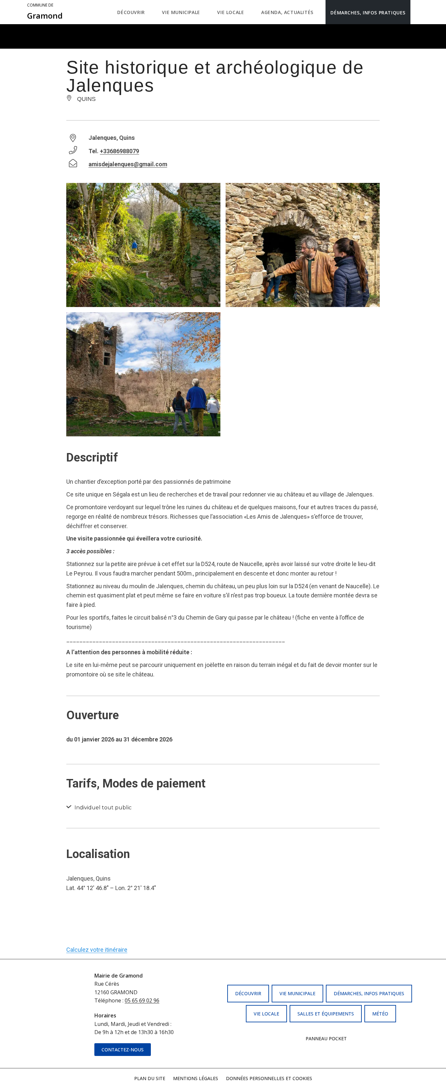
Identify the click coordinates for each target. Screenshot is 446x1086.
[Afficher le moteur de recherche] (417, 12)
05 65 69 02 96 (142, 1000)
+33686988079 (119, 151)
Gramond (45, 11)
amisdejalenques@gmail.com (127, 164)
